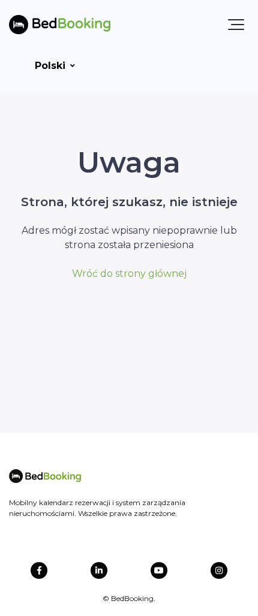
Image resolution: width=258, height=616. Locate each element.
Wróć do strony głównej (129, 273)
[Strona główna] (59, 24)
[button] (236, 24)
